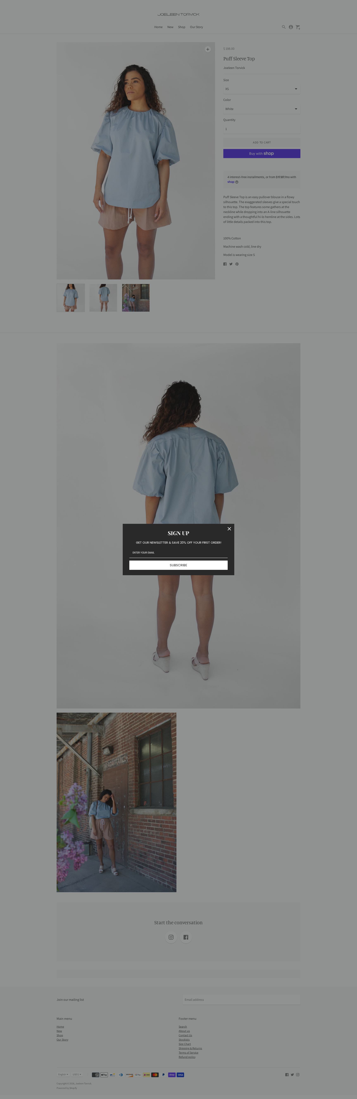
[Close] (229, 529)
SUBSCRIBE (178, 565)
